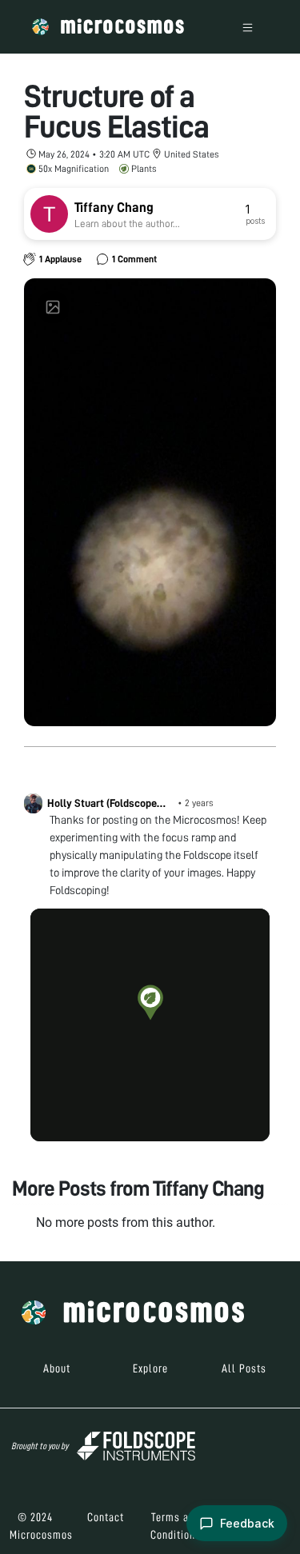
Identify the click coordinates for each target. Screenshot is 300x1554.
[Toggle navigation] (247, 27)
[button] (150, 1002)
